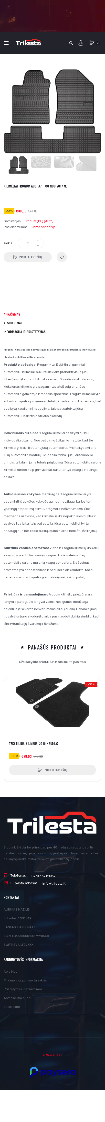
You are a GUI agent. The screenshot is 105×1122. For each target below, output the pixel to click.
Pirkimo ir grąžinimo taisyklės (25, 980)
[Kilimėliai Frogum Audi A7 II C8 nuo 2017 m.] (19, 165)
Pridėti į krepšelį (30, 257)
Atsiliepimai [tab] (13, 322)
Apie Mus (10, 971)
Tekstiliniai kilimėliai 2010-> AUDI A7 (34, 744)
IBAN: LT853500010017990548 (26, 936)
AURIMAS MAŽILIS (17, 909)
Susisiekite (12, 1007)
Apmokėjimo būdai (17, 998)
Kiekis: (8, 243)
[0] (92, 43)
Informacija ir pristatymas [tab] (24, 331)
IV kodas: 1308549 (17, 918)
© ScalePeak (52, 1055)
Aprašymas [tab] (12, 314)
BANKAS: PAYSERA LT (19, 927)
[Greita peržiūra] (10, 702)
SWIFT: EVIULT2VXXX (18, 944)
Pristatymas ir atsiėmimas (23, 989)
